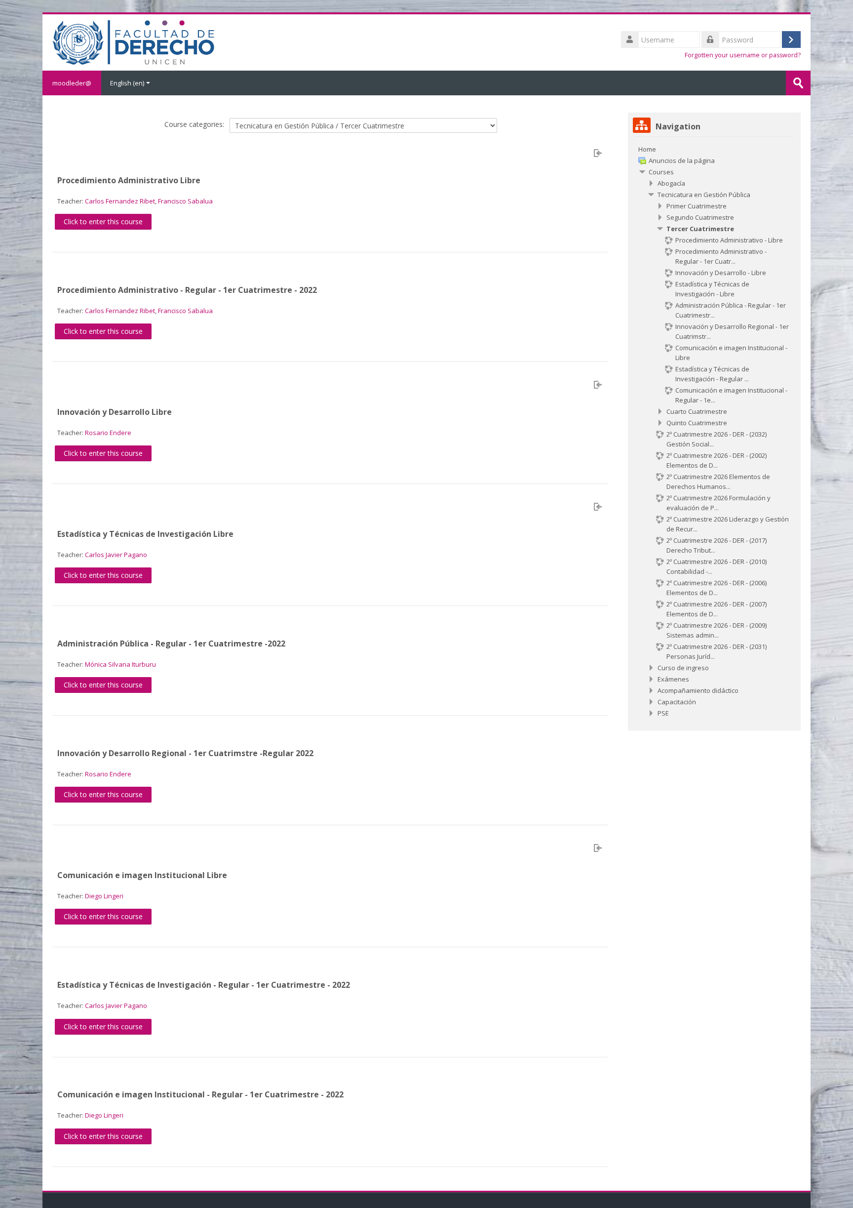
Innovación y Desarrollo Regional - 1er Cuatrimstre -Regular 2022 (185, 753)
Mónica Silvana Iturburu (120, 664)
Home (647, 149)
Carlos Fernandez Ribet (120, 201)
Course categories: (194, 124)
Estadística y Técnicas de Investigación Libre (145, 533)
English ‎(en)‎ (127, 83)
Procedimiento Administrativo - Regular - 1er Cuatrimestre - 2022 (187, 289)
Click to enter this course (103, 221)
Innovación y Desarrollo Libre (114, 411)
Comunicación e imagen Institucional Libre (142, 875)
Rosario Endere (108, 432)
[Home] (133, 41)
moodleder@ (71, 83)
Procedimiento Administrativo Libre (128, 180)
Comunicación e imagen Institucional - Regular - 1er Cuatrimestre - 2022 (200, 1094)
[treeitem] (714, 149)
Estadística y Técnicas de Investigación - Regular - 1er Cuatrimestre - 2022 (203, 984)
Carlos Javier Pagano (116, 554)
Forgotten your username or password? (743, 55)
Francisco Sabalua (185, 201)
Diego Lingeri (104, 895)
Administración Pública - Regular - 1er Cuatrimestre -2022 (171, 643)
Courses (661, 171)
